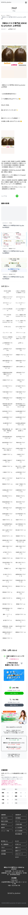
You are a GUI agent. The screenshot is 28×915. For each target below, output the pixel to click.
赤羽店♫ (21, 608)
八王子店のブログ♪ (7, 386)
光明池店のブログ (20, 373)
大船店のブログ (7, 454)
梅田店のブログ (20, 536)
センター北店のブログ (21, 321)
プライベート (20, 332)
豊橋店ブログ (20, 604)
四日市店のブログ (20, 437)
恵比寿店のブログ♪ (7, 496)
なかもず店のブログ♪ (21, 327)
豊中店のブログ (7, 604)
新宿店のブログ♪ (20, 496)
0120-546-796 (19, 871)
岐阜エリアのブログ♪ (7, 478)
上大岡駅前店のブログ (7, 343)
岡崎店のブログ (7, 484)
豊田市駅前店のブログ (7, 609)
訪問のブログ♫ (7, 598)
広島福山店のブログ (7, 490)
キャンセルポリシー (21, 303)
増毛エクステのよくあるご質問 (7, 449)
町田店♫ (7, 568)
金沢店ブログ (7, 620)
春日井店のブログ (20, 502)
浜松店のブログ (21, 558)
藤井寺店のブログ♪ (7, 586)
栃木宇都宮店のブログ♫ (21, 524)
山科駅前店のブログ (21, 472)
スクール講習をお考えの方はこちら (21, 315)
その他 (7, 326)
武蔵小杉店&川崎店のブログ (21, 541)
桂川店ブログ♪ (7, 536)
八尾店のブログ (7, 380)
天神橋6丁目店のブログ (7, 461)
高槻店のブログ (7, 638)
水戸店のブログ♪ (7, 552)
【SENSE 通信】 (7, 291)
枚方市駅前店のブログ (21, 514)
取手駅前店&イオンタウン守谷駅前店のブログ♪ (21, 405)
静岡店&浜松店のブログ (7, 633)
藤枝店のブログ (20, 586)
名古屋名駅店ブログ (21, 412)
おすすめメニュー (7, 303)
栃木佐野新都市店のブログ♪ (7, 524)
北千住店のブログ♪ (21, 386)
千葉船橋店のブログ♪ (21, 398)
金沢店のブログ (21, 614)
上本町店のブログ (7, 349)
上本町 (20, 343)
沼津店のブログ (7, 558)
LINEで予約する (14, 693)
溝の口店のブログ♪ (21, 563)
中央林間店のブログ (21, 349)
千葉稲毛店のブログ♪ (7, 398)
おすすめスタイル (20, 297)
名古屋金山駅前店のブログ (21, 423)
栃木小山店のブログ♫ (7, 530)
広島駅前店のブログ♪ (21, 490)
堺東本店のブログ (20, 443)
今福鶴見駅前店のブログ (7, 367)
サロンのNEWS (7, 315)
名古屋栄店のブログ (7, 417)
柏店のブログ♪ (7, 519)
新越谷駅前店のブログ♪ (7, 502)
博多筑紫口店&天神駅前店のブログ (7, 405)
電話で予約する (14, 705)
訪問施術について (20, 598)
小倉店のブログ (7, 472)
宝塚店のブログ (7, 466)
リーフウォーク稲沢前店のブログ (21, 337)
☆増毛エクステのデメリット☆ (7, 297)
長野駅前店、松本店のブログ (7, 627)
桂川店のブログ (21, 530)
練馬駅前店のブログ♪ (21, 575)
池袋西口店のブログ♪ (21, 553)
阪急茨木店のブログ (21, 626)
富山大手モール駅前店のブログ (21, 467)
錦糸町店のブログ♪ (21, 621)
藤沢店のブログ (20, 592)
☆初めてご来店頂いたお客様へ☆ (21, 291)
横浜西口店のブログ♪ (7, 541)
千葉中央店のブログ (7, 392)
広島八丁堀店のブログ (21, 484)
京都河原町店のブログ (7, 361)
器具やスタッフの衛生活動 (21, 429)
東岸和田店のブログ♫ (21, 508)
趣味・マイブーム (7, 615)
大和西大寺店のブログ (21, 449)
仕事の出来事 (20, 366)
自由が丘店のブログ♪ (7, 581)
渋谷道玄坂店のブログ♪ (7, 563)
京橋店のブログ (20, 354)
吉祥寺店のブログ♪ (7, 412)
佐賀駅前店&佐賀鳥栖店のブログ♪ (7, 374)
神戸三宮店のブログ (21, 569)
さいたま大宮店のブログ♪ (21, 309)
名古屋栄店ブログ (7, 423)
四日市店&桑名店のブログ (7, 437)
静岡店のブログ (21, 632)
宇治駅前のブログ (20, 461)
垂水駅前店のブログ (7, 443)
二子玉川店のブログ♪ (7, 355)
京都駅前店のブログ (21, 361)
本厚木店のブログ (7, 508)
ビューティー (7, 332)
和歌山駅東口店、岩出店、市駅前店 (7, 430)
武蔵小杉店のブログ (7, 547)
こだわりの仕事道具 (7, 309)
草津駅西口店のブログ (21, 581)
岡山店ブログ (20, 478)
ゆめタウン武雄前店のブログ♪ (7, 337)
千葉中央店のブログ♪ (21, 392)
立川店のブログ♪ (7, 575)
